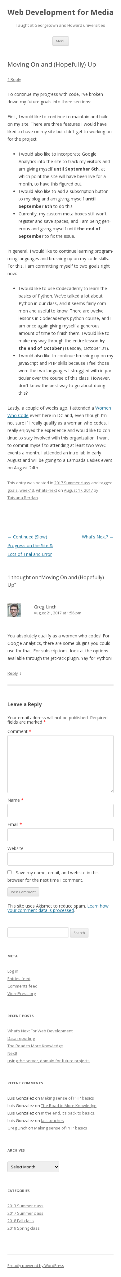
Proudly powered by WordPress (35, 1265)
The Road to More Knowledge (35, 1046)
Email (14, 824)
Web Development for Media (60, 12)
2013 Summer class (25, 1206)
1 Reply (14, 79)
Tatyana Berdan (22, 497)
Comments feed (22, 986)
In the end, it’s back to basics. (68, 1113)
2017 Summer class (72, 483)
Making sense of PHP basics (67, 1098)
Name (15, 800)
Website (15, 848)
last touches (52, 1120)
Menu (60, 41)
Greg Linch (45, 606)
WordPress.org (21, 993)
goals (12, 490)
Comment (19, 731)
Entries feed (18, 978)
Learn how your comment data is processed (58, 908)
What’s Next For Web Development (40, 1031)
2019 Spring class (23, 1228)
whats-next (46, 490)
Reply (12, 673)
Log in (12, 971)
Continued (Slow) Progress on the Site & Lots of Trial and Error (30, 545)
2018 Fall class (20, 1220)
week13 (27, 490)
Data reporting (21, 1038)
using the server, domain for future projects (48, 1060)
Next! (12, 1053)
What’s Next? (98, 537)
